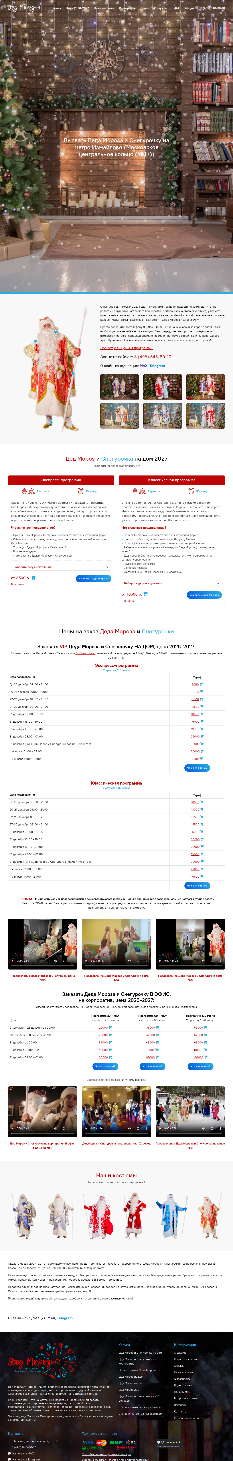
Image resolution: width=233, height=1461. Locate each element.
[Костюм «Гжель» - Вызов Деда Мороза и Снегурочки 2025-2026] (172, 1215)
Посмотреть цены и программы (126, 348)
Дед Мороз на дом (131, 1376)
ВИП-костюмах (86, 653)
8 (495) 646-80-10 (212, 8)
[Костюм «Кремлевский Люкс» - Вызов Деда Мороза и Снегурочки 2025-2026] (98, 1215)
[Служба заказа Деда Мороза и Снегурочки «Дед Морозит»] (119, 387)
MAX (176, 8)
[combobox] (61, 567)
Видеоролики (183, 1385)
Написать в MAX (23, 1453)
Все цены (17, 584)
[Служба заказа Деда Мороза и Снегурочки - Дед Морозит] (24, 8)
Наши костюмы (104, 8)
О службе (180, 1352)
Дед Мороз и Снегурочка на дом (140, 1352)
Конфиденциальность (188, 1418)
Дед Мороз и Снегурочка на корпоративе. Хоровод (116, 1143)
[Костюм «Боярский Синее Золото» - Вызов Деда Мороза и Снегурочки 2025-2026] (24, 1215)
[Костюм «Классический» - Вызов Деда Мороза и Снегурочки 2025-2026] (61, 1215)
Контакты (180, 1411)
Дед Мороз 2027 (130, 1389)
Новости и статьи (185, 1359)
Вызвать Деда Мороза (93, 578)
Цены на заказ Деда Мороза (137, 1370)
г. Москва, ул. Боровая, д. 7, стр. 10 (35, 1441)
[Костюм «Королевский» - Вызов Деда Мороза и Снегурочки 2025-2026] (135, 1215)
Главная (56, 8)
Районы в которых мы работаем (140, 1407)
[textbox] (58, 567)
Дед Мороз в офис (131, 1383)
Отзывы (179, 1365)
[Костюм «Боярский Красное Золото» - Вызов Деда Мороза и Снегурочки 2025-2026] (208, 1215)
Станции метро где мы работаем (140, 1413)
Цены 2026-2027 (77, 8)
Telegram (190, 8)
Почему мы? (182, 1392)
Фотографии (127, 8)
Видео (145, 8)
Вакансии (180, 1405)
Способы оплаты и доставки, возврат (106, 1454)
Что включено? (197, 767)
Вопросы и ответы (186, 1398)
